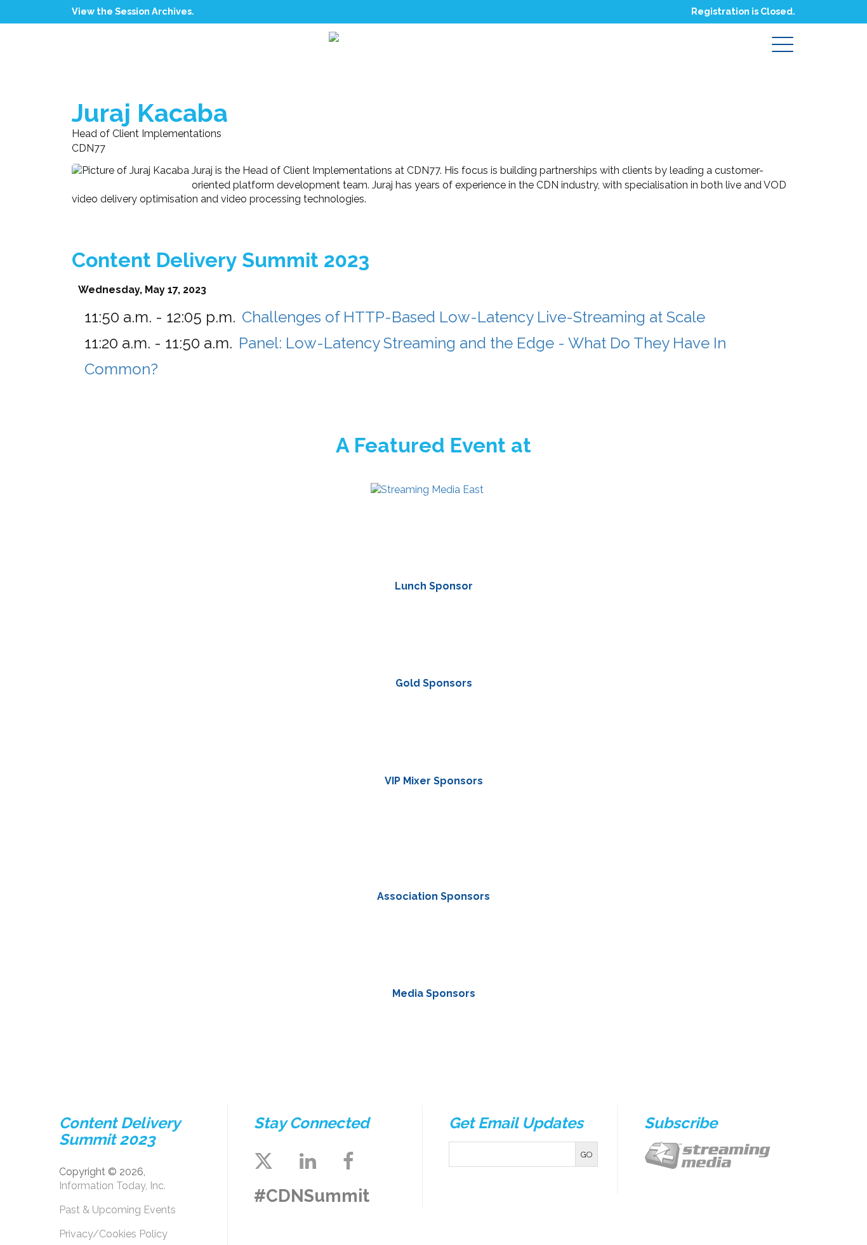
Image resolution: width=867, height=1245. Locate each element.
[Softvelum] (507, 834)
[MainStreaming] (359, 834)
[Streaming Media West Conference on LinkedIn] (308, 1161)
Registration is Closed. (743, 11)
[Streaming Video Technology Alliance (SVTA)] (433, 939)
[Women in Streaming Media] (531, 939)
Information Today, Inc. (112, 1186)
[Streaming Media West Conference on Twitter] (263, 1161)
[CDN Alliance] (336, 939)
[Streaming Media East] (427, 490)
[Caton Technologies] (359, 727)
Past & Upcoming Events (117, 1210)
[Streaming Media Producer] (531, 1031)
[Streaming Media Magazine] (336, 1031)
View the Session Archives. (133, 11)
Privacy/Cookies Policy (113, 1234)
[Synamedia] (507, 727)
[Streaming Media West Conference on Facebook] (348, 1161)
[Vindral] (656, 834)
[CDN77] (433, 630)
